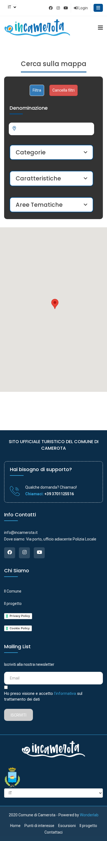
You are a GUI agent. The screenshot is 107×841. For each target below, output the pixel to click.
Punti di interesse (39, 825)
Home (15, 825)
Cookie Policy (20, 628)
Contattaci (53, 832)
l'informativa (65, 693)
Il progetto (13, 603)
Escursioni (67, 825)
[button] (55, 304)
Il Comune (12, 591)
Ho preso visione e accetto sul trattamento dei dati (43, 696)
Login (83, 8)
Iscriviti (18, 715)
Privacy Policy (20, 616)
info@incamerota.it (21, 532)
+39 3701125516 (59, 494)
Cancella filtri (63, 90)
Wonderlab (89, 815)
